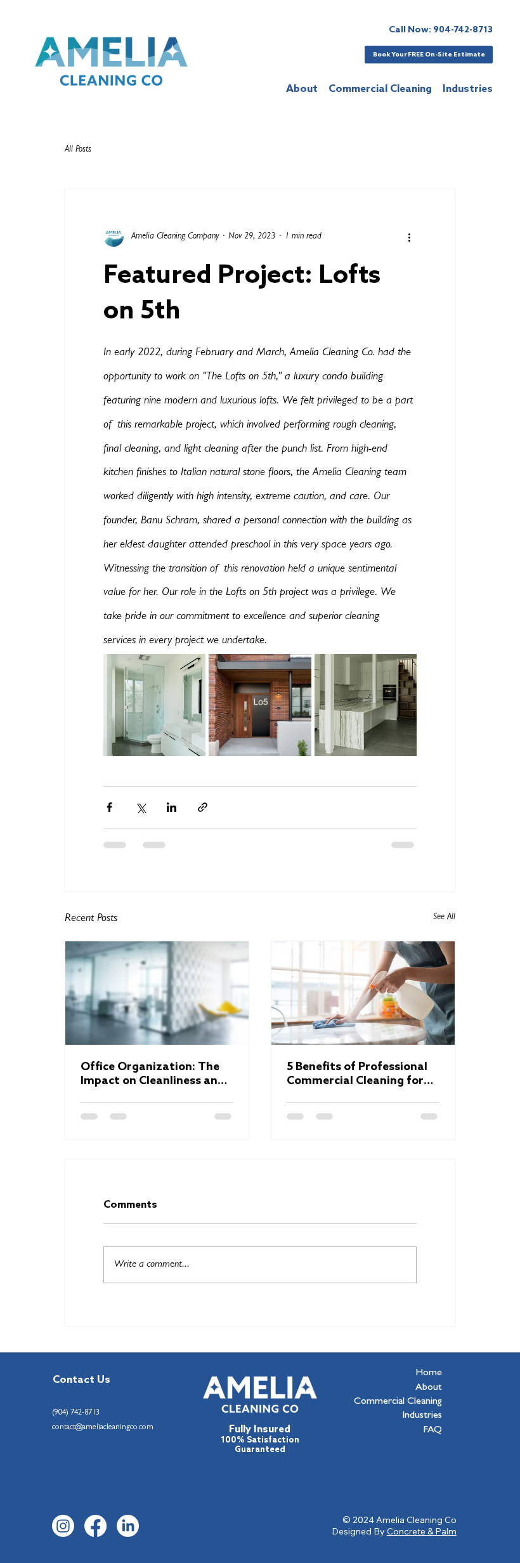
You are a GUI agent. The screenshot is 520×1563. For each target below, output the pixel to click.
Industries (422, 1416)
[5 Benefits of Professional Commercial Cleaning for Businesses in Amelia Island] (363, 993)
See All (444, 917)
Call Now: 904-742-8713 (441, 30)
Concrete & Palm (422, 1531)
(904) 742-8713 (76, 1413)
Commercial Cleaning (398, 1402)
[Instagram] (63, 1526)
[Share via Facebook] (109, 807)
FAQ (432, 1430)
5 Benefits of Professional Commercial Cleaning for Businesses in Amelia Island (361, 1074)
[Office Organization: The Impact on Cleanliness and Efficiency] (157, 993)
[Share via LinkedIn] (172, 807)
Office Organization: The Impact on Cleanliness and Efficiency (152, 1074)
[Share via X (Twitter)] (140, 807)
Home (428, 1373)
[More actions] (409, 236)
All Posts (78, 149)
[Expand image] (154, 705)
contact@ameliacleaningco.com (102, 1427)
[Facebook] (95, 1526)
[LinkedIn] (128, 1526)
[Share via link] (203, 807)
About (428, 1388)
